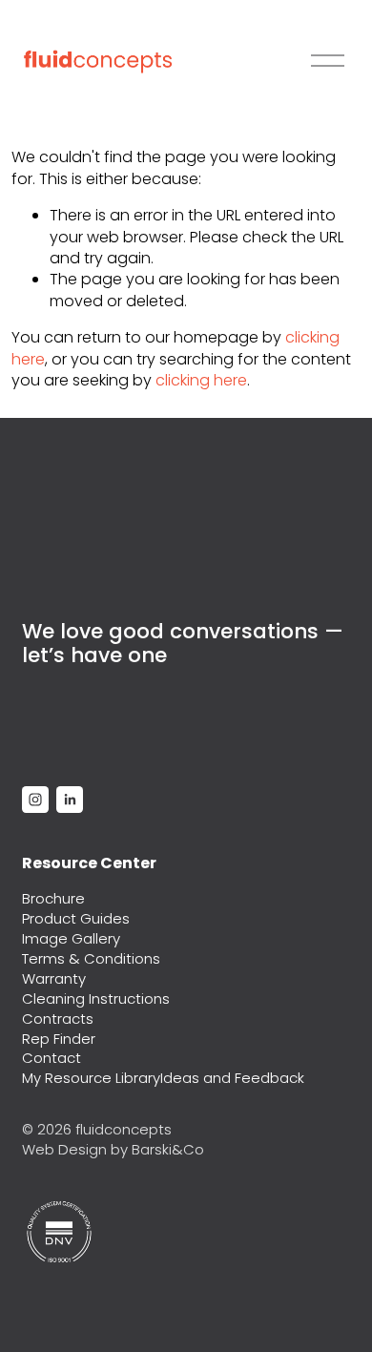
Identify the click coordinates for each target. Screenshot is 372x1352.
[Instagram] (35, 799)
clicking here (201, 380)
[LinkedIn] (69, 799)
